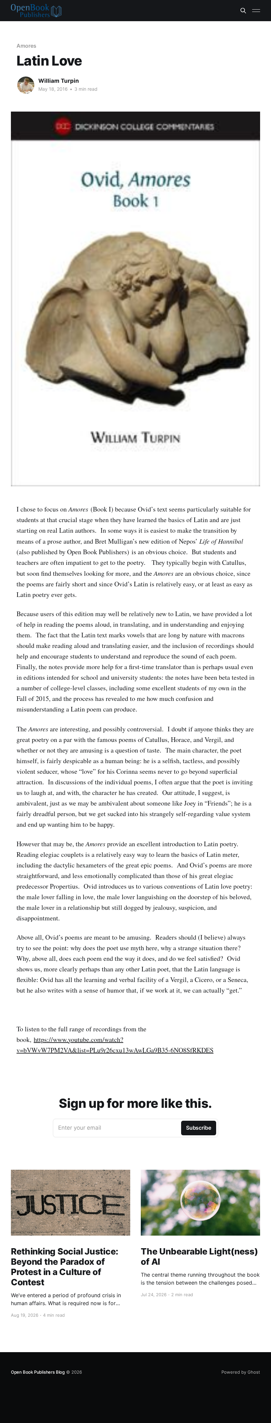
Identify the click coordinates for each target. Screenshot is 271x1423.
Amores (26, 45)
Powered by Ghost (240, 1372)
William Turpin (58, 80)
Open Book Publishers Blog (38, 1372)
